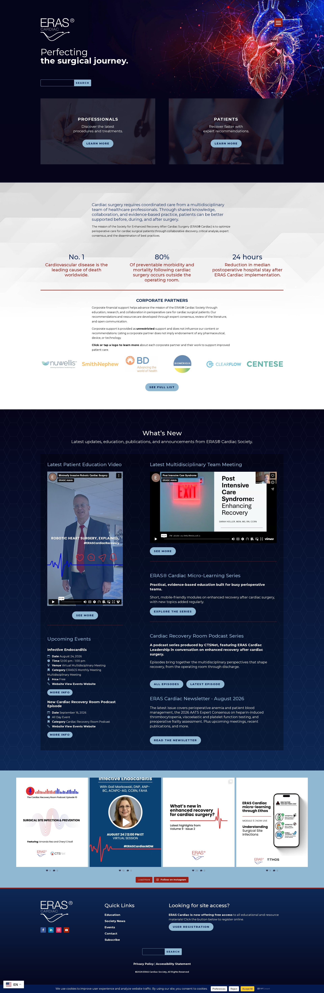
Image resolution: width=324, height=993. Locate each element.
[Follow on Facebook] (43, 930)
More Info (60, 692)
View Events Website (80, 684)
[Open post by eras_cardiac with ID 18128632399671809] (125, 822)
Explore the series (173, 611)
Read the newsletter (175, 740)
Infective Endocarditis (67, 650)
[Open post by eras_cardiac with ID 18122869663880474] (52, 822)
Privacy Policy (143, 964)
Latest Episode (205, 684)
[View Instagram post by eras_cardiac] (85, 863)
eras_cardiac (51, 781)
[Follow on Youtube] (66, 930)
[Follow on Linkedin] (51, 930)
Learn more (97, 143)
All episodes (166, 684)
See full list (162, 387)
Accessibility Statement (173, 964)
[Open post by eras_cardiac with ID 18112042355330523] (199, 822)
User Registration (191, 926)
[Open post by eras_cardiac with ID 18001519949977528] (272, 822)
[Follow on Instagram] (58, 930)
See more (85, 615)
